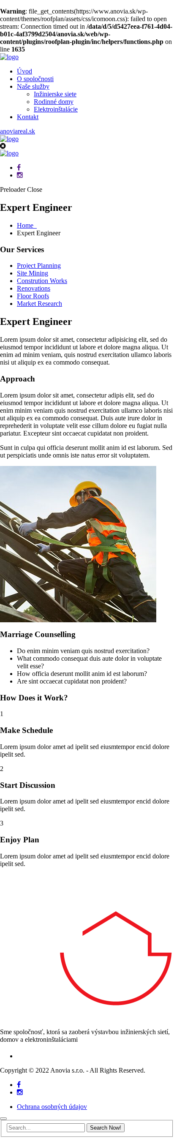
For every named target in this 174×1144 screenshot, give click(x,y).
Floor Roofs (33, 296)
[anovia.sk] (9, 56)
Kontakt (27, 116)
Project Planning (39, 265)
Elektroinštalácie (56, 109)
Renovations (33, 288)
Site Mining (32, 273)
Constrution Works (42, 280)
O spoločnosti (35, 78)
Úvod (24, 71)
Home (27, 225)
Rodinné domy (53, 101)
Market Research (39, 303)
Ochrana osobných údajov (52, 1106)
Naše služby (33, 86)
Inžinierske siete (55, 94)
